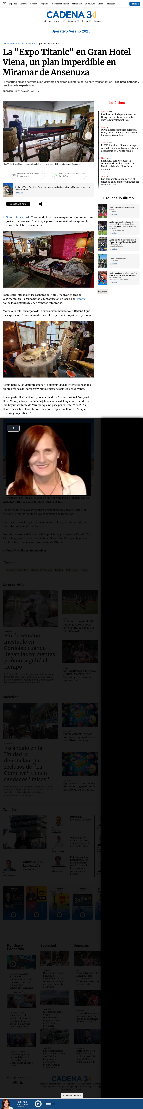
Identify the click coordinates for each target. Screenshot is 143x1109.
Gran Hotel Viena (16, 217)
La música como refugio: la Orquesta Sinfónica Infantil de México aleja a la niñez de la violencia (117, 164)
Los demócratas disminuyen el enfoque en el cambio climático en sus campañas (120, 182)
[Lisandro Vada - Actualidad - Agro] (102, 261)
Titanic (81, 299)
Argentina (58, 21)
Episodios (19, 193)
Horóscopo (110, 4)
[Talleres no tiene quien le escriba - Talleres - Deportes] (102, 211)
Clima (100, 4)
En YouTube (90, 4)
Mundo (97, 21)
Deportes (13, 4)
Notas (32, 43)
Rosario (85, 21)
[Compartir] (40, 204)
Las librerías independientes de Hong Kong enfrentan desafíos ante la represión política (118, 117)
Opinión (33, 4)
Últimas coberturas (60, 4)
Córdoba (72, 21)
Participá (135, 4)
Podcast (102, 291)
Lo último (117, 103)
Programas (44, 4)
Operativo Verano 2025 (71, 31)
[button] (88, 135)
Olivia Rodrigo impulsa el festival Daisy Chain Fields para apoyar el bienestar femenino (119, 132)
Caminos (23, 4)
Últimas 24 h (77, 4)
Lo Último (47, 21)
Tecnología (111, 192)
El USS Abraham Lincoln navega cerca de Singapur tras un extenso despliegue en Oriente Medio (120, 148)
